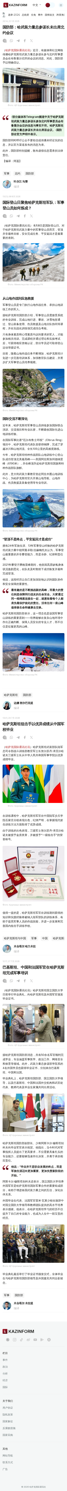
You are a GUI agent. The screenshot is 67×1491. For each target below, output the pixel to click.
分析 (5, 1373)
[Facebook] (25, 41)
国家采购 (8, 1435)
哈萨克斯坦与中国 (15, 938)
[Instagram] (5, 41)
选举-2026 (14, 14)
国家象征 (8, 1421)
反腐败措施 (9, 1428)
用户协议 (8, 1407)
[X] (31, 41)
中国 (45, 938)
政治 (5, 1366)
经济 (5, 1380)
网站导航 (8, 1455)
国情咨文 (49, 14)
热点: (4, 15)
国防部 (30, 173)
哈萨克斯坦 (11, 695)
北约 (17, 173)
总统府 (25, 14)
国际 (5, 1387)
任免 (33, 14)
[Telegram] (18, 41)
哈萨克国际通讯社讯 (17, 50)
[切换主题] (50, 5)
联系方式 (8, 1462)
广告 (5, 1469)
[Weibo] (28, 1339)
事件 (40, 14)
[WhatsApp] (11, 41)
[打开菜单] (61, 5)
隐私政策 (8, 1414)
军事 (6, 173)
